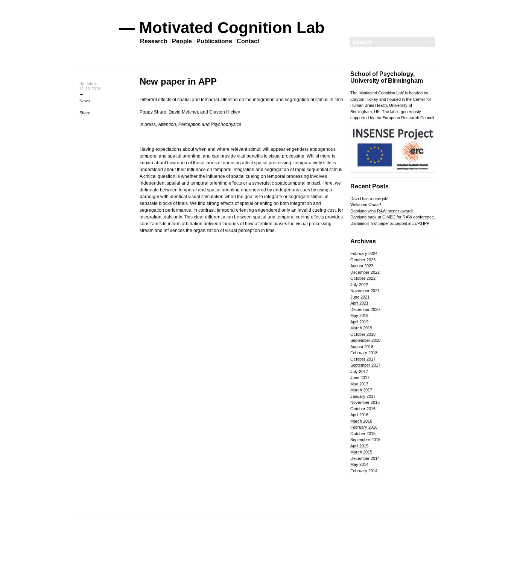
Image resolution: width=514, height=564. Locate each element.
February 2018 (363, 352)
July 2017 (359, 371)
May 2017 (359, 384)
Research (153, 41)
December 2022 (365, 272)
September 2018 (365, 340)
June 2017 (360, 377)
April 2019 (359, 322)
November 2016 (365, 402)
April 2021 (359, 303)
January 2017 (363, 396)
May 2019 (359, 315)
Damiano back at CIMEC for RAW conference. (392, 217)
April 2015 (359, 446)
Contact (248, 41)
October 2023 (363, 260)
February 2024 (363, 253)
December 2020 (365, 309)
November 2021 (365, 290)
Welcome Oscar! (365, 204)
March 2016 (361, 421)
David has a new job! (369, 198)
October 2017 (363, 359)
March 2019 (361, 328)
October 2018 (363, 334)
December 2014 (365, 458)
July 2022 (359, 284)
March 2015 (361, 452)
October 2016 (363, 408)
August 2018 (361, 346)
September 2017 (365, 365)
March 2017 (361, 390)
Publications (214, 41)
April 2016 (359, 414)
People (182, 41)
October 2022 (363, 278)
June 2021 (360, 297)
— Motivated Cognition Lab (222, 27)
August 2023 (361, 266)
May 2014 (359, 464)
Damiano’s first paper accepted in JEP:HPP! (390, 223)
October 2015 (363, 433)
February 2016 (363, 427)
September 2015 (365, 439)
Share (84, 113)
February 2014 (363, 470)
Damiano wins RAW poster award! (381, 211)
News (84, 101)
